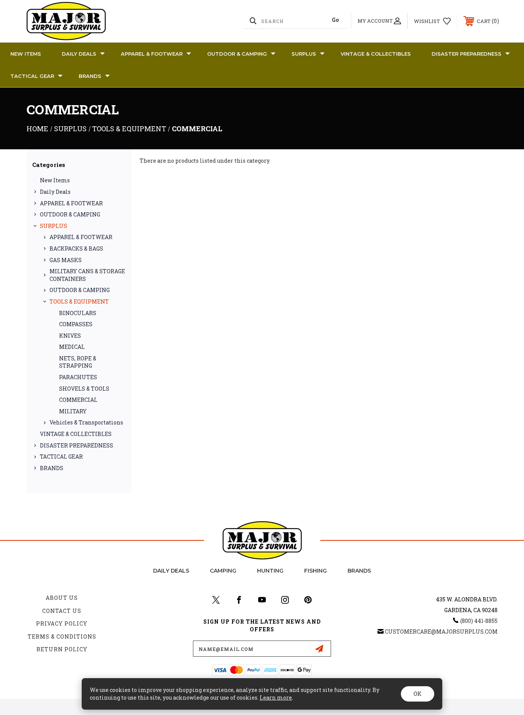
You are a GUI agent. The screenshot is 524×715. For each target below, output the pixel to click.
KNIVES (70, 335)
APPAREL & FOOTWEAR (152, 54)
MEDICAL (72, 346)
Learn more (276, 697)
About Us (62, 597)
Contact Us (61, 610)
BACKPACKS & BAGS (76, 248)
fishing (315, 570)
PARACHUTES (78, 377)
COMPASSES (75, 324)
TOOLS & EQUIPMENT (79, 301)
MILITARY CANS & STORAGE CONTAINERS (87, 275)
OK (418, 693)
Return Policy (61, 649)
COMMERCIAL (78, 399)
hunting (270, 570)
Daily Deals (79, 54)
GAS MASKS (65, 260)
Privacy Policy (61, 623)
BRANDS (90, 76)
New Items (25, 54)
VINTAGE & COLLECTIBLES (376, 54)
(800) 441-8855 (479, 620)
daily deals (171, 570)
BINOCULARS (77, 313)
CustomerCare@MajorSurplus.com (441, 631)
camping (223, 570)
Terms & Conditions (62, 636)
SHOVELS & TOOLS (84, 388)
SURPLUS (304, 54)
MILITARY (73, 411)
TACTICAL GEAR (32, 76)
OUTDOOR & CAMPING (237, 54)
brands (359, 570)
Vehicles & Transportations (86, 422)
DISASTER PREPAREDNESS (466, 54)
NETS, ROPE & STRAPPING (77, 362)
